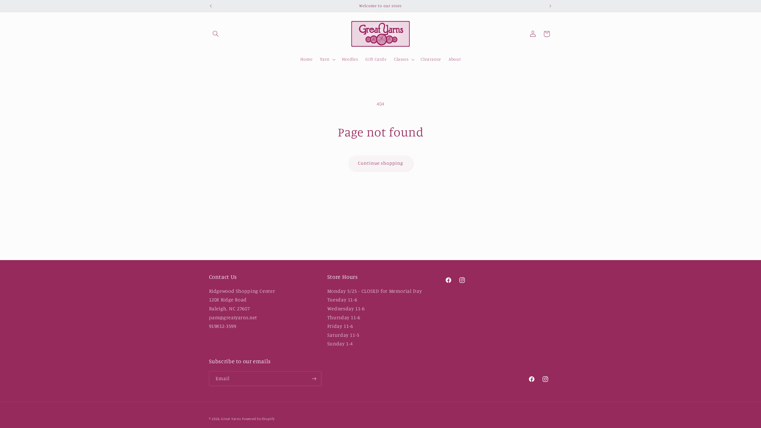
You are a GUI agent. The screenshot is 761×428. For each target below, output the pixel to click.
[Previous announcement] (210, 6)
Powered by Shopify (258, 419)
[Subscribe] (314, 378)
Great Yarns (231, 419)
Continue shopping (380, 163)
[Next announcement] (550, 6)
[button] (216, 34)
